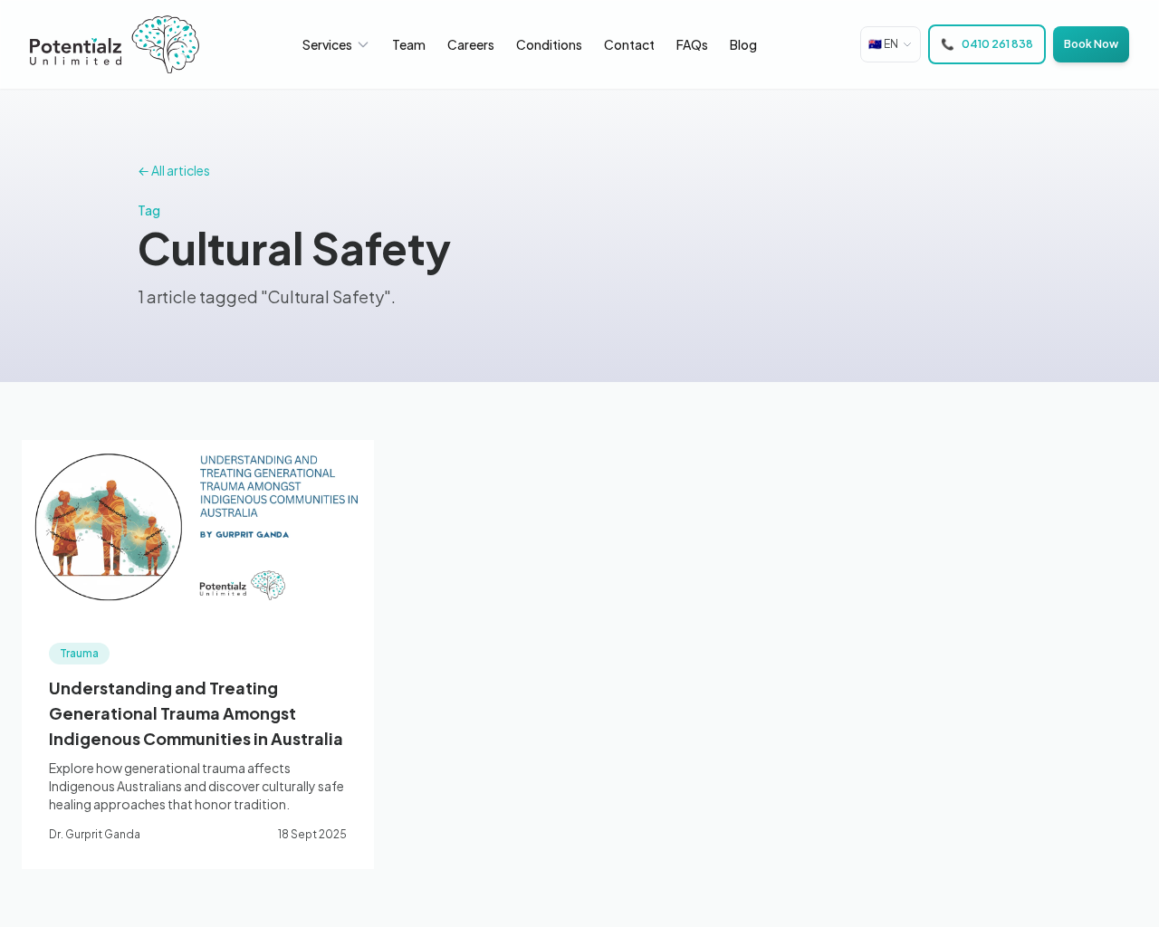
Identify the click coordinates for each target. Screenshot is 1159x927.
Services (327, 44)
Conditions (549, 44)
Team (409, 44)
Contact (629, 44)
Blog (743, 44)
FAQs (692, 44)
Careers (470, 44)
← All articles (174, 170)
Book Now (1091, 44)
